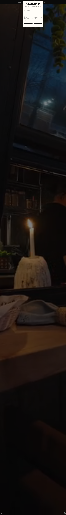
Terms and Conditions (37, 18)
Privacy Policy (31, 18)
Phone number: (25, 12)
